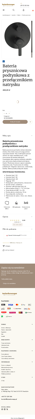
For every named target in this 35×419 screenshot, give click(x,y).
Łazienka (13, 15)
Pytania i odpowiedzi (6, 330)
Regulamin (3, 332)
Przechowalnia (4, 347)
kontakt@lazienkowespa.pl (9, 399)
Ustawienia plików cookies (7, 372)
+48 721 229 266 (24, 5)
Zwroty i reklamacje (5, 328)
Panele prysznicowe (26, 15)
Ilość (4, 110)
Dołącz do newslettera (9, 283)
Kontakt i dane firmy (6, 369)
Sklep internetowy (17, 418)
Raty (2, 334)
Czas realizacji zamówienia (7, 358)
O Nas (2, 380)
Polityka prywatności (6, 374)
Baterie (18, 15)
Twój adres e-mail (6, 279)
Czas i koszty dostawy (6, 356)
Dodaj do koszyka (15, 122)
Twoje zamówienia (5, 343)
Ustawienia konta (5, 345)
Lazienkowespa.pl (6, 15)
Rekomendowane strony (7, 367)
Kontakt (3, 336)
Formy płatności (5, 354)
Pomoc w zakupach (6, 365)
